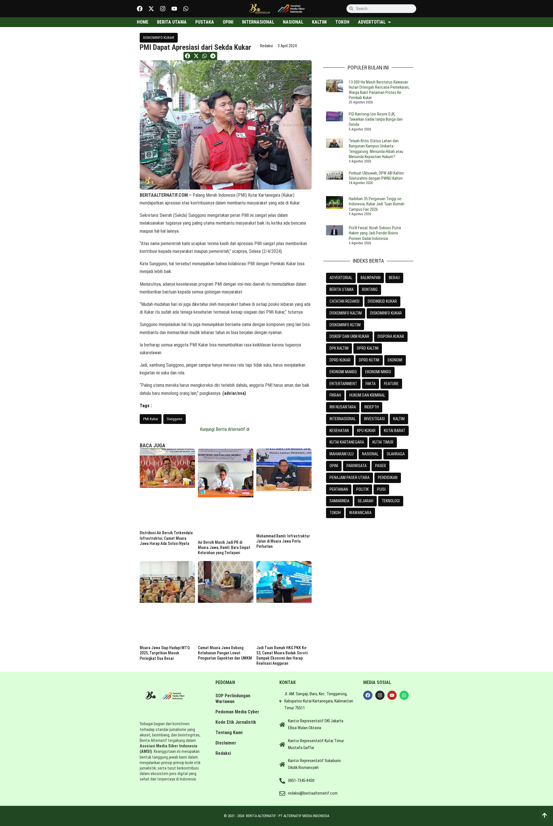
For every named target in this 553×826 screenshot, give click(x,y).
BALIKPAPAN (370, 277)
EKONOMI (395, 360)
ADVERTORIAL (340, 277)
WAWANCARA (360, 512)
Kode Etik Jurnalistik (235, 722)
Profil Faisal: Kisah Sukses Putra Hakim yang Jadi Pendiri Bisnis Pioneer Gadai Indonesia (375, 233)
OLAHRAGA (396, 454)
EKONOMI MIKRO (378, 372)
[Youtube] (174, 9)
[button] (187, 56)
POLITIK (362, 489)
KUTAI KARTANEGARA (346, 442)
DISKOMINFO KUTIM (345, 325)
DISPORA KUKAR (391, 336)
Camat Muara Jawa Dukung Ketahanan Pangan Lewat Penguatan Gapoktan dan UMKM (225, 652)
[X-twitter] (151, 9)
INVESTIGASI (374, 418)
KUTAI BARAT (394, 430)
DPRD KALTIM (367, 348)
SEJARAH (365, 501)
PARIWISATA (356, 465)
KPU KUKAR (366, 430)
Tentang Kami (229, 732)
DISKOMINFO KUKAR (158, 37)
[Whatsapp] (186, 9)
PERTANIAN (338, 489)
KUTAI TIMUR (382, 442)
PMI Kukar (150, 419)
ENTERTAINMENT (343, 383)
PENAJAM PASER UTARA (349, 477)
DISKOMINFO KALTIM (345, 313)
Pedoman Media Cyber (237, 712)
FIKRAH (335, 395)
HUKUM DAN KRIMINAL (367, 395)
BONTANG (370, 289)
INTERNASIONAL (342, 418)
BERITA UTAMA (341, 289)
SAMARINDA (339, 501)
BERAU (394, 277)
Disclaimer (225, 743)
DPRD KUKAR (340, 360)
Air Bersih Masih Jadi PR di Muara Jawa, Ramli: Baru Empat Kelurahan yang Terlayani (224, 547)
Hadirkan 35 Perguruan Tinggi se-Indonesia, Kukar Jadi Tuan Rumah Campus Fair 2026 (376, 203)
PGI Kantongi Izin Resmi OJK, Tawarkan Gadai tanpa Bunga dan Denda (376, 119)
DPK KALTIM (339, 348)
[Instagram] (163, 9)
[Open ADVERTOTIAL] (389, 22)
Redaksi (223, 753)
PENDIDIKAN (387, 477)
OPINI (333, 465)
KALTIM (399, 418)
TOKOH (335, 512)
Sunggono (174, 419)
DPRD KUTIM (369, 360)
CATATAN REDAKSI (344, 301)
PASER (380, 465)
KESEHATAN (339, 430)
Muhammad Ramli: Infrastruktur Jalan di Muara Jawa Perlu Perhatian (283, 541)
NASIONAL (370, 454)
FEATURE (391, 383)
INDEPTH (371, 407)
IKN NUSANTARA (342, 407)
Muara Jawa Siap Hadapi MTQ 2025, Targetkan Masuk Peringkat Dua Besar (165, 652)
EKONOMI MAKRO (343, 372)
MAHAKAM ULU (341, 454)
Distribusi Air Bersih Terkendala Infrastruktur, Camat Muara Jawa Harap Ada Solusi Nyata (166, 538)
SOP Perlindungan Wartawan (232, 698)
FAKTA (370, 383)
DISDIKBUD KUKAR (382, 301)
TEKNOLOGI (391, 501)
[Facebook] (140, 9)
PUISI (381, 489)
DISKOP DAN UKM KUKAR (349, 336)
